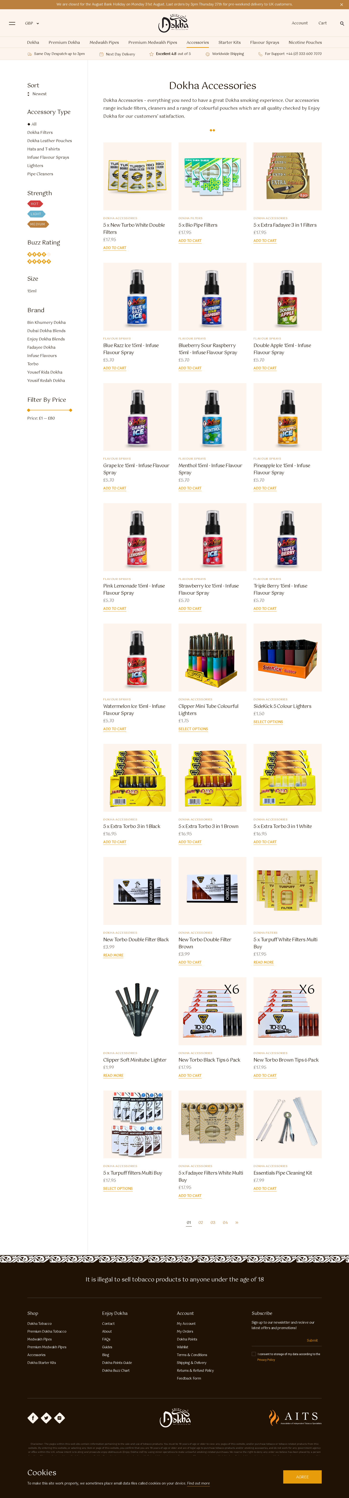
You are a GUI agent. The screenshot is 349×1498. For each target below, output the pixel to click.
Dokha (33, 43)
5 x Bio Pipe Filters (198, 225)
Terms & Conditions (192, 1355)
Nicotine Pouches (305, 43)
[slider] (29, 410)
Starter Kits (229, 43)
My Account (186, 1324)
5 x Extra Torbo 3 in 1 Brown (209, 826)
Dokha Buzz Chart (116, 1371)
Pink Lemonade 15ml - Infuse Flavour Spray (134, 590)
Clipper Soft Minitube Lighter (134, 1060)
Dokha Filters (191, 218)
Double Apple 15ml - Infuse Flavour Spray (282, 349)
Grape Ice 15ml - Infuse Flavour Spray (136, 469)
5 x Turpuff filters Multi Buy (132, 1173)
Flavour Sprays (264, 43)
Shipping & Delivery (192, 1363)
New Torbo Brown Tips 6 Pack (287, 1060)
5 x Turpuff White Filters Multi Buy (285, 944)
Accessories (198, 43)
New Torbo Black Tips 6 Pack (210, 1060)
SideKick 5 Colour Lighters (282, 706)
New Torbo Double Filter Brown (205, 944)
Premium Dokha (64, 43)
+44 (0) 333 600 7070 (304, 54)
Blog (105, 1355)
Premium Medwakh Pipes (152, 43)
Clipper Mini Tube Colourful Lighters (209, 710)
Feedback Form (189, 1378)
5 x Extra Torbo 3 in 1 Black (131, 826)
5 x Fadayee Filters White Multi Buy (211, 1177)
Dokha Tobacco (39, 1324)
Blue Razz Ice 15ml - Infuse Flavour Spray (131, 349)
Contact (108, 1324)
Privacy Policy (266, 1360)
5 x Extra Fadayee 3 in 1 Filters (285, 225)
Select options (193, 729)
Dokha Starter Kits (41, 1363)
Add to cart (114, 248)
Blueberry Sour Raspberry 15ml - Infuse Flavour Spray (208, 349)
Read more (113, 955)
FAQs (106, 1339)
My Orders (185, 1332)
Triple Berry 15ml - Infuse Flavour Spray (280, 590)
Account (300, 23)
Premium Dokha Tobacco (46, 1332)
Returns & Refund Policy (195, 1371)
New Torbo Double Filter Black (136, 940)
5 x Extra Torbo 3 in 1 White (283, 826)
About (107, 1332)
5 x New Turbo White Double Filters (134, 229)
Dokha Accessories (120, 218)
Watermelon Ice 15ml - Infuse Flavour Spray (134, 710)
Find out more (198, 1483)
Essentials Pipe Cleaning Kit (283, 1173)
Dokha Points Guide (117, 1363)
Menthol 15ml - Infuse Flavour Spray (210, 469)
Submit (312, 1341)
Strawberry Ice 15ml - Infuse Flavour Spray (209, 590)
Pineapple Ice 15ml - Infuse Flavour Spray (282, 469)
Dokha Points (187, 1339)
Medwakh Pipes (104, 43)
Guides (107, 1347)
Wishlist (182, 1347)
